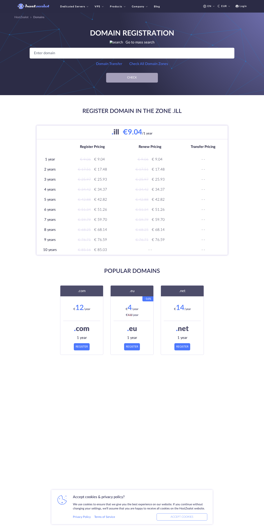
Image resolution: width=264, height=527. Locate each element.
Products (116, 6)
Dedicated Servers (72, 6)
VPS (97, 6)
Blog (157, 6)
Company (138, 6)
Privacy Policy (82, 517)
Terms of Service (104, 517)
